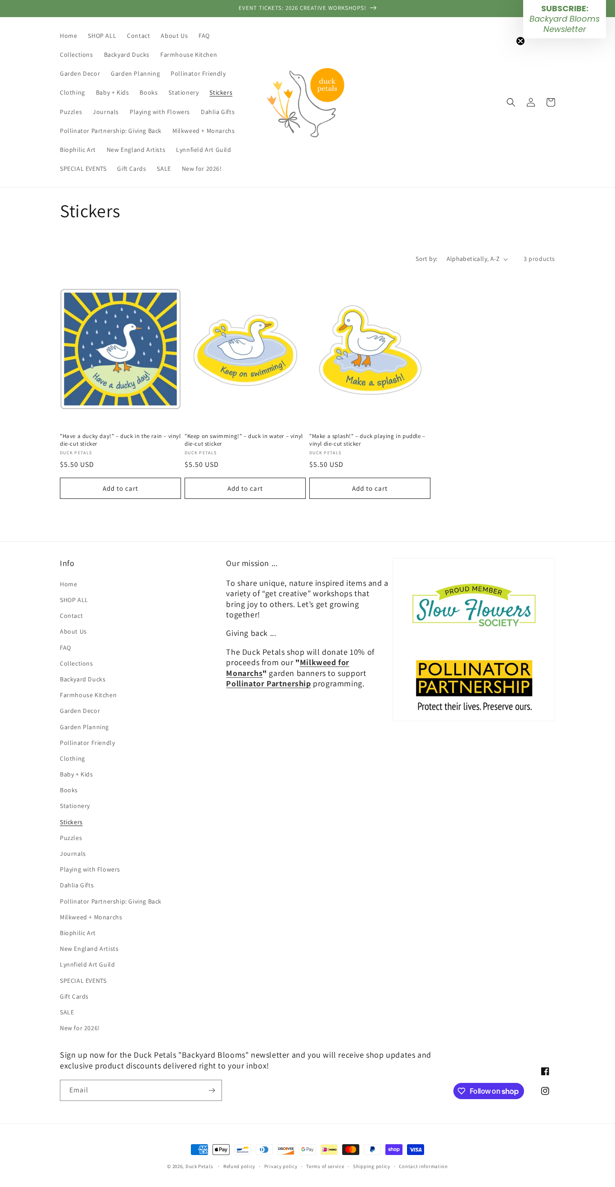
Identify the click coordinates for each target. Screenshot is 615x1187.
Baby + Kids (76, 774)
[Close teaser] (520, 41)
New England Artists (89, 949)
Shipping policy (371, 1166)
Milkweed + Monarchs (91, 917)
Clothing (72, 758)
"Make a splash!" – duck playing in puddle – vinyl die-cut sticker (367, 440)
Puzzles (71, 838)
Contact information (423, 1166)
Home (68, 584)
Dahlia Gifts (77, 885)
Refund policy (239, 1166)
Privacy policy (281, 1166)
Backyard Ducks (82, 679)
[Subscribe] (212, 1090)
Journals (73, 853)
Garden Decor (80, 711)
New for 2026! (80, 1028)
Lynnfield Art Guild (87, 964)
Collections (76, 663)
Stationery (75, 806)
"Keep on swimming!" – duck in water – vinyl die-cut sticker (244, 440)
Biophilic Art (78, 933)
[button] (511, 102)
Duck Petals (199, 1166)
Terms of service (325, 1166)
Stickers (71, 822)
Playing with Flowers (90, 869)
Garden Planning (84, 727)
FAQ (65, 648)
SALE (67, 1012)
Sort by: (426, 259)
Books (69, 790)
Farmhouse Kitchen (88, 695)
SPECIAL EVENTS (83, 981)
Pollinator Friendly (87, 743)
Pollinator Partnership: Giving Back (111, 901)
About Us (73, 631)
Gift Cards (74, 996)
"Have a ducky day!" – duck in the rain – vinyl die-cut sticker (120, 440)
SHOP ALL (74, 600)
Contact (71, 616)
